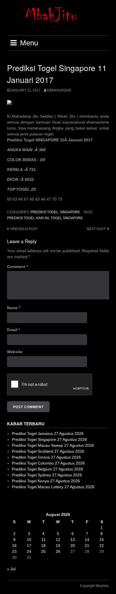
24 (29, 551)
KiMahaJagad (59, 90)
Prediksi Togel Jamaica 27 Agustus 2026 (48, 433)
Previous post (24, 229)
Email (13, 329)
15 (101, 539)
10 (29, 539)
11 (43, 539)
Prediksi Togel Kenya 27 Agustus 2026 (46, 481)
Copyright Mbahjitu (94, 586)
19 (58, 545)
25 (43, 551)
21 (87, 545)
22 (101, 545)
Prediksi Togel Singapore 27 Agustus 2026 (49, 439)
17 (29, 545)
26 (58, 551)
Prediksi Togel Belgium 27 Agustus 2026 (47, 469)
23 (14, 551)
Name (13, 307)
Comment (17, 266)
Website (15, 351)
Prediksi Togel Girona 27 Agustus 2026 (46, 457)
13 (72, 539)
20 (72, 545)
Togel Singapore (67, 218)
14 (87, 539)
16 (14, 545)
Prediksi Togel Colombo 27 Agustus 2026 (48, 463)
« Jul (11, 569)
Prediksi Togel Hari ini (28, 218)
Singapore (70, 212)
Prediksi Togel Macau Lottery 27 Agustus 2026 (53, 487)
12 (58, 539)
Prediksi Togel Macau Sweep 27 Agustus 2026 (53, 445)
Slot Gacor (16, 500)
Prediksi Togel (44, 212)
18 (43, 545)
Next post (96, 229)
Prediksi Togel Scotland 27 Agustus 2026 (48, 451)
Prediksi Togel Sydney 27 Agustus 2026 (47, 475)
